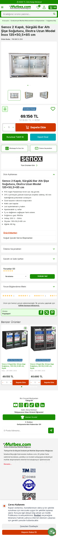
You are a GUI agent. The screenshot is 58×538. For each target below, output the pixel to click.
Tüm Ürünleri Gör (28, 165)
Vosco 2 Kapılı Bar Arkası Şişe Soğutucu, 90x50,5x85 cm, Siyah (42, 366)
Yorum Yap (42, 276)
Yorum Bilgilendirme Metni (14, 286)
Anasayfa (5, 21)
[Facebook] (26, 405)
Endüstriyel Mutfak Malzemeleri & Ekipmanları (28, 21)
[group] (29, 64)
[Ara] (54, 14)
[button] (30, 85)
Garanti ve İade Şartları (13, 259)
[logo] (20, 7)
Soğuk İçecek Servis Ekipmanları (18, 238)
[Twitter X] (37, 405)
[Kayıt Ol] (51, 430)
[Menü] (2, 7)
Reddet (37, 515)
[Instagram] (21, 405)
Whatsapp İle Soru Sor (16, 148)
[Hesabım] (44, 7)
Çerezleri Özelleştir (29, 526)
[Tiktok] (32, 405)
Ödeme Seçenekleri (45, 148)
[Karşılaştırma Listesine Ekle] (25, 333)
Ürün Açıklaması (10, 174)
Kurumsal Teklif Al (15, 137)
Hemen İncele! (31, 417)
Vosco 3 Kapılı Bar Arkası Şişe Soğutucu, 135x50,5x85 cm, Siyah (13, 366)
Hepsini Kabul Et (29, 532)
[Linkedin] (42, 405)
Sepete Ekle (38, 127)
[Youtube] (15, 405)
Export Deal (43, 137)
